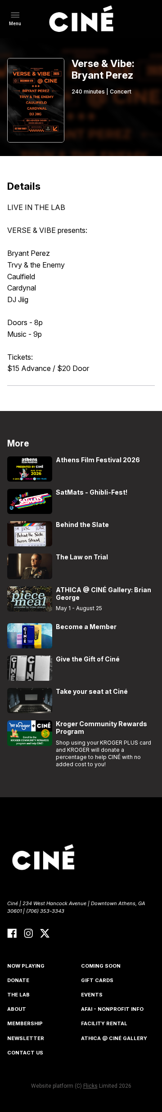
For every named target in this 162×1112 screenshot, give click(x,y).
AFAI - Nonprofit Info (112, 1009)
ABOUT (16, 1009)
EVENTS (92, 994)
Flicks (90, 1086)
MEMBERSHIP (25, 1023)
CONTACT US (25, 1052)
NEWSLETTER (25, 1038)
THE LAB (18, 994)
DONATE (18, 980)
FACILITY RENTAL (104, 1023)
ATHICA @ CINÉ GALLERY (114, 1038)
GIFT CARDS (97, 980)
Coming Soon (101, 966)
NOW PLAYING (26, 966)
